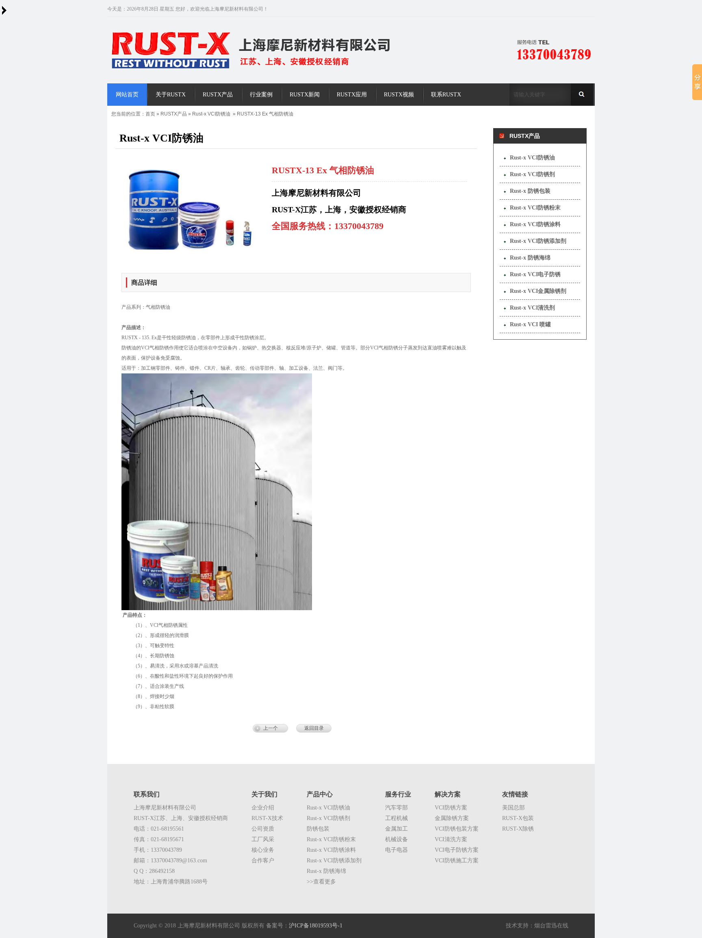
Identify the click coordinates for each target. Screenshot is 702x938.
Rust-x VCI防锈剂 (532, 174)
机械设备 (396, 839)
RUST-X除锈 (518, 829)
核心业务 (262, 850)
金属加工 (396, 829)
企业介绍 (262, 808)
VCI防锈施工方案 (457, 860)
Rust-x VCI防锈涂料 (535, 224)
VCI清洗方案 (451, 839)
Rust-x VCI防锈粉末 (535, 208)
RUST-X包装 (518, 818)
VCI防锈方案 (451, 808)
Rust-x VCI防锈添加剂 (538, 241)
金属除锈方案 (452, 818)
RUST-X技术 (267, 818)
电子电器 (396, 850)
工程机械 (396, 818)
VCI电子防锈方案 (457, 850)
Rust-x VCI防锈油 (211, 114)
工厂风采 (262, 839)
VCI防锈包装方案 (457, 829)
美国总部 (513, 808)
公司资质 (262, 829)
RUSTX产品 (173, 114)
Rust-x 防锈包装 (530, 191)
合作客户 (262, 860)
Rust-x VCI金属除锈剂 (538, 291)
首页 (150, 114)
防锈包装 (318, 829)
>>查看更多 (321, 882)
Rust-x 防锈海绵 (530, 258)
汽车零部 (396, 808)
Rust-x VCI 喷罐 (530, 324)
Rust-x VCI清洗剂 (532, 308)
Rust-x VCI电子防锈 (535, 274)
